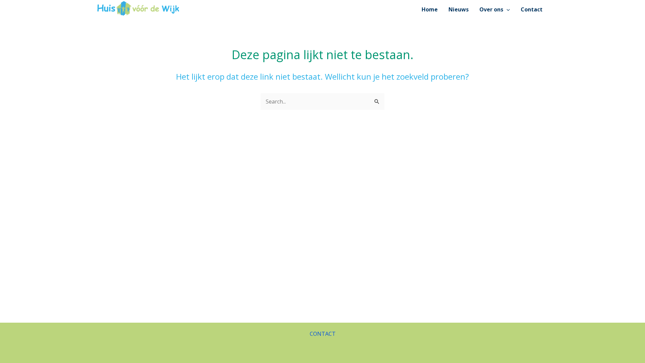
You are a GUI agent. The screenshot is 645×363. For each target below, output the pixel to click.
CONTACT (323, 333)
